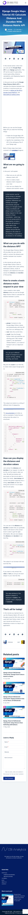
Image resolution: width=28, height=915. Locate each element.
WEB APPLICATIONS (8, 876)
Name (7, 742)
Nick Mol (12, 913)
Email (6, 747)
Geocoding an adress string (11, 94)
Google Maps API (17, 31)
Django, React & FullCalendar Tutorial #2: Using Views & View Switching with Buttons (13, 722)
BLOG (3, 880)
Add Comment (8, 757)
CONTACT (4, 884)
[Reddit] (18, 59)
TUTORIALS (4, 878)
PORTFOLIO (4, 872)
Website (7, 752)
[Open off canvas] (25, 2)
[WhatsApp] (22, 59)
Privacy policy (19, 913)
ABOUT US (4, 882)
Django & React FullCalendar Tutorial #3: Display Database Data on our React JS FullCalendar (13, 698)
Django (10, 31)
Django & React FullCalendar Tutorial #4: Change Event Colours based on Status (13, 674)
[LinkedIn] (14, 59)
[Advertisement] (14, 112)
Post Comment (9, 778)
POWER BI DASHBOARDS (9, 874)
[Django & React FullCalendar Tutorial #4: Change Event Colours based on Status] (14, 664)
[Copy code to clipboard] (23, 303)
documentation (10, 413)
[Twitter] (10, 59)
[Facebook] (5, 59)
